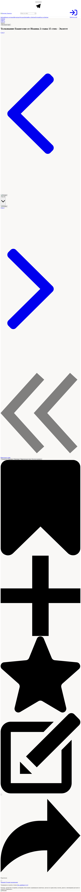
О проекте (4, 5)
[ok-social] (37, 2)
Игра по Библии (44, 17)
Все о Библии (31, 17)
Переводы (10, 459)
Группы (37, 17)
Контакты (32, 5)
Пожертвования (21, 5)
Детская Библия (23, 17)
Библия (3, 17)
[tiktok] (41, 2)
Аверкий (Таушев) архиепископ (9, 882)
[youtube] (38, 2)
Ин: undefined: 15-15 (22, 885)
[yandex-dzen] (39, 2)
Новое (12, 5)
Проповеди (16, 459)
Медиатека (16, 17)
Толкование (4, 459)
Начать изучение (9, 17)
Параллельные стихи (26, 459)
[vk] (36, 2)
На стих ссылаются (37, 459)
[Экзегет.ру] (8, 13)
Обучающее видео (5, 24)
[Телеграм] (38, 8)
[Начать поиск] (35, 13)
